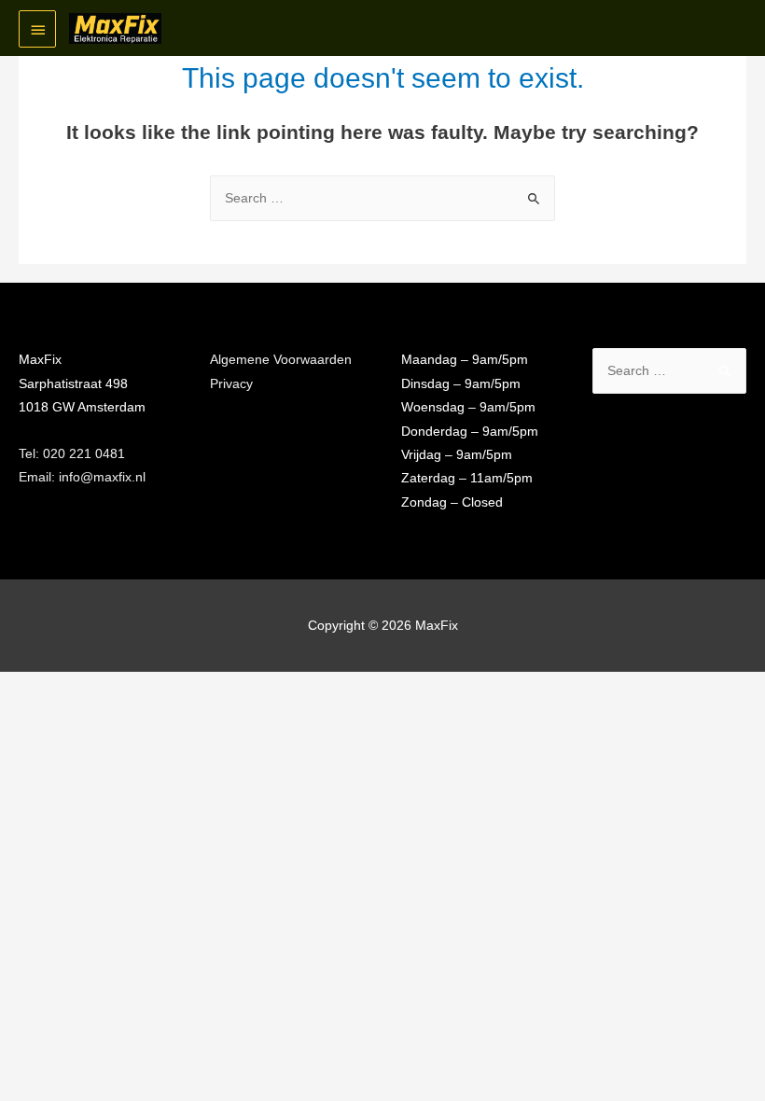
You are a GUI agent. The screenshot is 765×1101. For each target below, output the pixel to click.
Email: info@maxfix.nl (82, 477)
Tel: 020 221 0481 (72, 454)
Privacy (231, 384)
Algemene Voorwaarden (281, 360)
